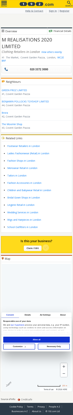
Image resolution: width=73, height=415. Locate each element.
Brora (5, 112)
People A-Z (54, 406)
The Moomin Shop (12, 124)
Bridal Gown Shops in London (23, 197)
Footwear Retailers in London (23, 146)
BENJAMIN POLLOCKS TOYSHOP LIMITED (25, 101)
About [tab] (63, 315)
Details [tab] (28, 315)
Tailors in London (16, 175)
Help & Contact (34, 10)
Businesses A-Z (20, 411)
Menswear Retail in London (22, 168)
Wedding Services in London (22, 212)
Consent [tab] (10, 315)
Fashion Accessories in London (24, 182)
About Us (36, 411)
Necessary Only (54, 346)
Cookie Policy (16, 406)
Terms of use (48, 389)
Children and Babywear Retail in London (29, 190)
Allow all (36, 340)
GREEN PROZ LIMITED (14, 90)
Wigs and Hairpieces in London (24, 219)
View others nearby (51, 52)
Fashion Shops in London (21, 160)
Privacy (41, 406)
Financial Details (62, 31)
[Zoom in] (63, 366)
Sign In (53, 10)
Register (64, 10)
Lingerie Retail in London (20, 204)
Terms (30, 406)
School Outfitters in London (22, 227)
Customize (18, 346)
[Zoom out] (63, 373)
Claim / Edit (32, 248)
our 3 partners (17, 325)
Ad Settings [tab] (45, 315)
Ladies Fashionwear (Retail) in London (28, 153)
